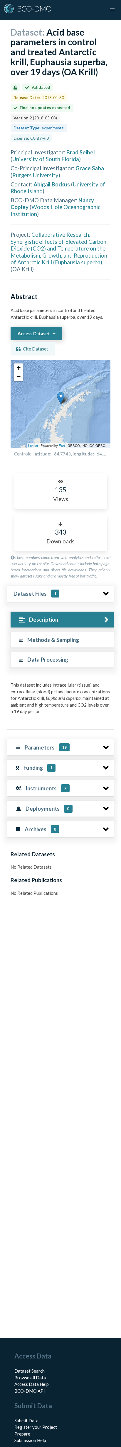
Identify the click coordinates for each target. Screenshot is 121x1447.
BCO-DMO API (29, 1390)
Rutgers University (35, 175)
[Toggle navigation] (112, 9)
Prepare (22, 1433)
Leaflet (33, 445)
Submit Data (26, 1420)
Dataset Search (29, 1370)
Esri (62, 445)
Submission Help (30, 1440)
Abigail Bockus (51, 184)
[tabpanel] (60, 700)
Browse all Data (30, 1377)
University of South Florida (45, 159)
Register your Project (35, 1427)
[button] (60, 398)
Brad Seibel (80, 152)
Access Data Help (31, 1384)
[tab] (62, 620)
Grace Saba (89, 168)
